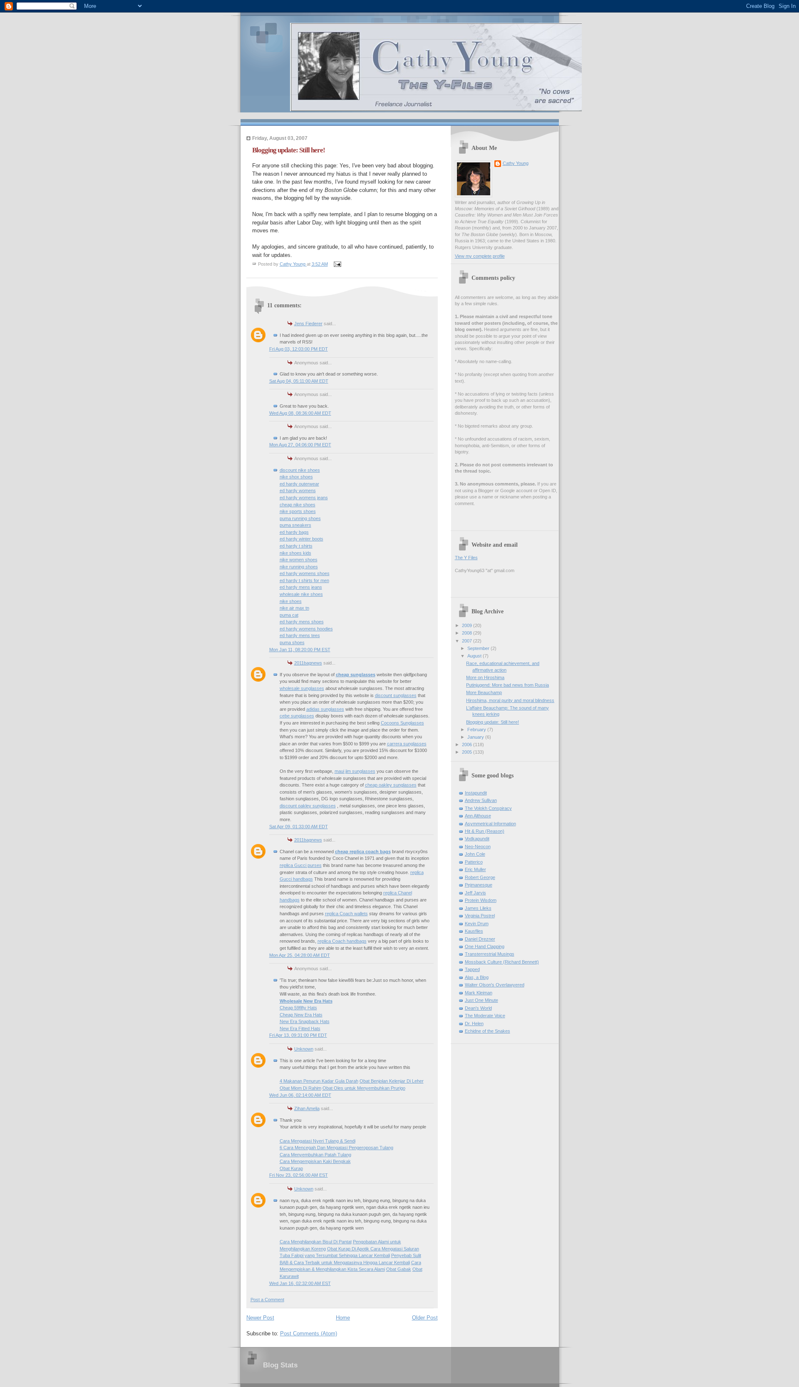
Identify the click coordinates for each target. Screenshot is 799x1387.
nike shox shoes (296, 476)
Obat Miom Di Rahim (300, 1088)
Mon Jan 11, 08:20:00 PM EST (299, 649)
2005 (467, 752)
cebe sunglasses (297, 715)
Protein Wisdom (480, 900)
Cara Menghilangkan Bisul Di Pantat (316, 1241)
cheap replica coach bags (363, 851)
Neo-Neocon (478, 846)
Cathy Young (516, 163)
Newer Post (260, 1318)
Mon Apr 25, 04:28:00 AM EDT (299, 955)
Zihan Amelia (307, 1108)
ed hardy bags (294, 532)
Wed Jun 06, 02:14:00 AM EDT (300, 1095)
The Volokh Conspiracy (488, 808)
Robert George (480, 877)
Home (343, 1318)
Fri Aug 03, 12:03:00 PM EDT (298, 348)
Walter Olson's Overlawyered (494, 984)
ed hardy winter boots (301, 538)
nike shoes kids (295, 552)
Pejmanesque (478, 884)
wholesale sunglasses (302, 688)
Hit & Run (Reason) (484, 831)
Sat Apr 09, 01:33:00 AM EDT (298, 826)
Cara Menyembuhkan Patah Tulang (315, 1154)
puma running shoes (300, 518)
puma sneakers (295, 525)
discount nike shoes (300, 470)
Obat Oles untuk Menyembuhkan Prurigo (364, 1088)
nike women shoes (299, 559)
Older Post (425, 1318)
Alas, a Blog (477, 977)
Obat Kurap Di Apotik (348, 1248)
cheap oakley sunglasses (391, 784)
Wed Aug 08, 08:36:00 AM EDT (300, 413)
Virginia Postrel (480, 915)
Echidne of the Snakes (487, 1030)
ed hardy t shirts (296, 545)
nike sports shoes (298, 511)
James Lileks (478, 908)
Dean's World (478, 1008)
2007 (467, 640)
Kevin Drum (477, 923)
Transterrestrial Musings (489, 953)
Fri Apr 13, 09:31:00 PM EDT (298, 1035)
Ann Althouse (478, 815)
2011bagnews (308, 662)
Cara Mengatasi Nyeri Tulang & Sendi (317, 1140)
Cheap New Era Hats (301, 1014)
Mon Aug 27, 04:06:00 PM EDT (300, 444)
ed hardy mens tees (300, 635)
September (479, 648)
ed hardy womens (298, 490)
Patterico (474, 861)
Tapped (472, 969)
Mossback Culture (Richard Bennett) (502, 961)
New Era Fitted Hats (300, 1028)
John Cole (475, 854)
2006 (467, 744)
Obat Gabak (398, 1269)
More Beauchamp (484, 692)
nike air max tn (294, 607)
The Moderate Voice (485, 1015)
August (475, 655)
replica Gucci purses (301, 865)
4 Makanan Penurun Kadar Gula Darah (319, 1080)
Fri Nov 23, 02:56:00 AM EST (298, 1175)
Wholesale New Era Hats (306, 1001)
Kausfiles (474, 931)
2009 (467, 625)
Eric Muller (475, 869)
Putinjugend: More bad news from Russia (507, 684)
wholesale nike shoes (301, 594)
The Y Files (466, 557)
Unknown (303, 1048)
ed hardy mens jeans (301, 587)
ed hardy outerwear (299, 483)
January (476, 737)
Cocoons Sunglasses (402, 722)
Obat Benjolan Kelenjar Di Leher (392, 1080)
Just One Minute (481, 1000)
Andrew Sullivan (481, 800)
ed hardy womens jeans (304, 497)
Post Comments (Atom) (308, 1333)
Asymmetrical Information (490, 823)
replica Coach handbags (342, 941)
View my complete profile (480, 256)
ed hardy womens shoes (305, 573)
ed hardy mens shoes (302, 621)
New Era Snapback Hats (305, 1021)
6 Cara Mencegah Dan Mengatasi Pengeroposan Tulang (336, 1147)
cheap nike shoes (297, 504)
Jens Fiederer (308, 323)
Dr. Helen (474, 1023)
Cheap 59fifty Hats (298, 1007)
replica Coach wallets (346, 913)
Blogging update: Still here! (492, 722)
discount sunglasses (396, 695)
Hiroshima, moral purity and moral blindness (510, 700)
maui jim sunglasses (355, 771)
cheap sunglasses (355, 674)
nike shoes (291, 601)
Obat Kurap (291, 1168)
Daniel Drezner (480, 938)
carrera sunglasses (407, 743)
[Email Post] (337, 263)
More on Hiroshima (485, 677)
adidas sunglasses (325, 709)
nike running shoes (299, 566)
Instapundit (476, 792)
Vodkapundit (477, 838)
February (477, 729)
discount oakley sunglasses (308, 805)
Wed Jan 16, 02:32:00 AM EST (300, 1283)
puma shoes (292, 642)
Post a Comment (267, 1299)
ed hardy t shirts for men (304, 580)
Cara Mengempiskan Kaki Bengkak (315, 1161)
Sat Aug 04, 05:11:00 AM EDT (298, 380)
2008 (467, 632)
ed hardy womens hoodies (306, 628)
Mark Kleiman (478, 992)
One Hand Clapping (484, 946)
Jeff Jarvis (475, 892)
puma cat (289, 615)
